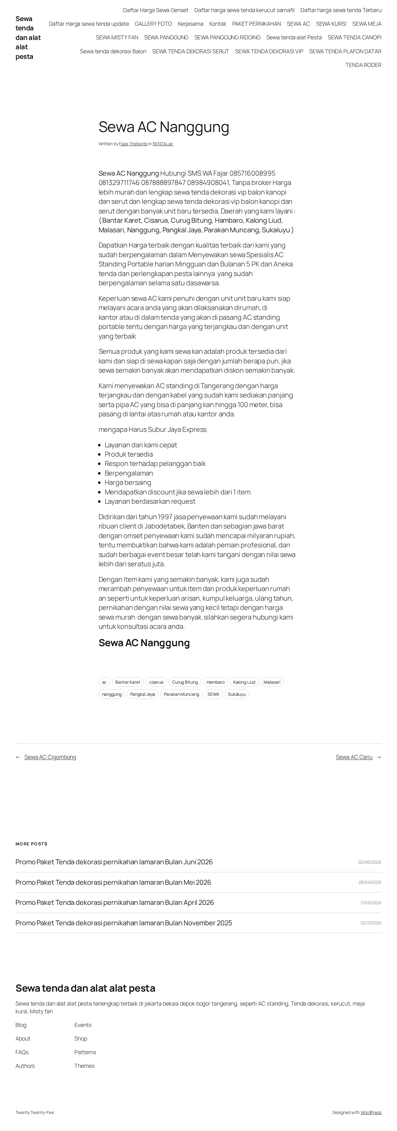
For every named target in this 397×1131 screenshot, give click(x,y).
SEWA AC (298, 23)
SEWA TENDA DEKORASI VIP (269, 51)
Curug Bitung (185, 682)
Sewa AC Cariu (354, 757)
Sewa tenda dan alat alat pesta (28, 37)
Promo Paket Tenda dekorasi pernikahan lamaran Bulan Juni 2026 (114, 862)
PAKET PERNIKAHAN (256, 23)
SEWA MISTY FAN (117, 37)
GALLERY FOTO (153, 23)
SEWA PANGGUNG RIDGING (227, 37)
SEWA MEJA (366, 23)
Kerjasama (190, 23)
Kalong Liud (244, 682)
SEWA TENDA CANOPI (354, 37)
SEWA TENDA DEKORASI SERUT (191, 51)
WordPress (371, 1112)
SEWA (213, 694)
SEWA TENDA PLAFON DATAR (345, 51)
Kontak (217, 23)
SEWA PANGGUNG (166, 37)
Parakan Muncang (181, 694)
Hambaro (216, 682)
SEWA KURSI (331, 23)
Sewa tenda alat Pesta (294, 37)
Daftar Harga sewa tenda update (89, 23)
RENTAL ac (163, 144)
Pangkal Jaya (142, 694)
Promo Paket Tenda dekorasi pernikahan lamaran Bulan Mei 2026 (114, 882)
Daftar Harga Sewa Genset (156, 10)
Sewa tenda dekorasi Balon (113, 51)
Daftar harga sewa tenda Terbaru (341, 10)
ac (104, 682)
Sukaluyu (237, 694)
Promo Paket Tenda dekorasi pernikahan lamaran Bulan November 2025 (124, 923)
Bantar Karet (128, 682)
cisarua (156, 682)
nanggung (112, 694)
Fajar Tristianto (133, 144)
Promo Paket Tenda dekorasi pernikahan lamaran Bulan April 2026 (116, 902)
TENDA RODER (363, 64)
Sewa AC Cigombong (50, 757)
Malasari (272, 682)
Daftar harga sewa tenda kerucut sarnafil (244, 10)
